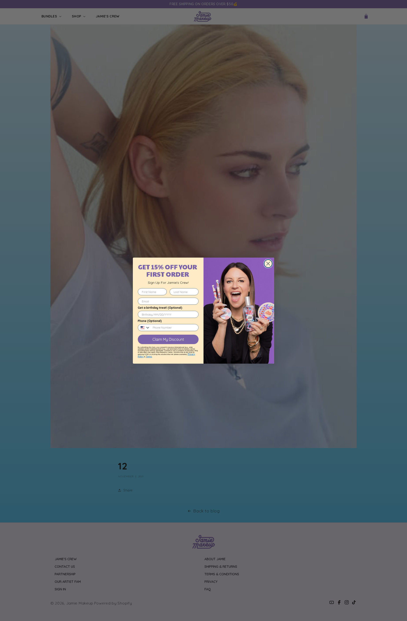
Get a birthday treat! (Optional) (160, 307)
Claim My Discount (168, 339)
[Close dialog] (268, 263)
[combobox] (144, 327)
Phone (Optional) (150, 321)
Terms (149, 356)
